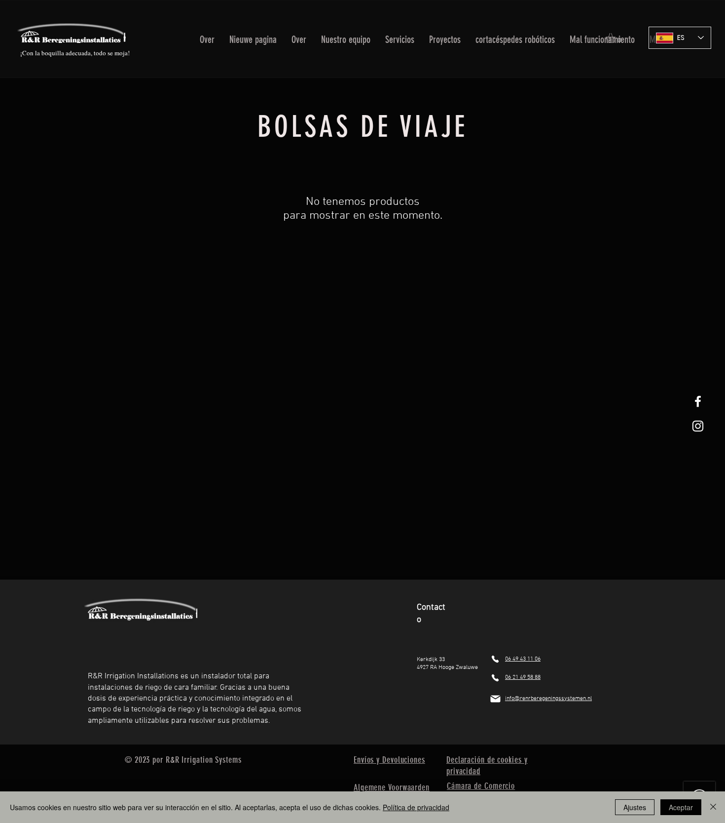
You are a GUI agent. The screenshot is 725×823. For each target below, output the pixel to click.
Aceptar (681, 807)
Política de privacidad (416, 807)
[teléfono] (495, 659)
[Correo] (495, 699)
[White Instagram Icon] (697, 426)
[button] (400, 38)
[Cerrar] (713, 807)
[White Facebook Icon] (697, 401)
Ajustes (634, 807)
